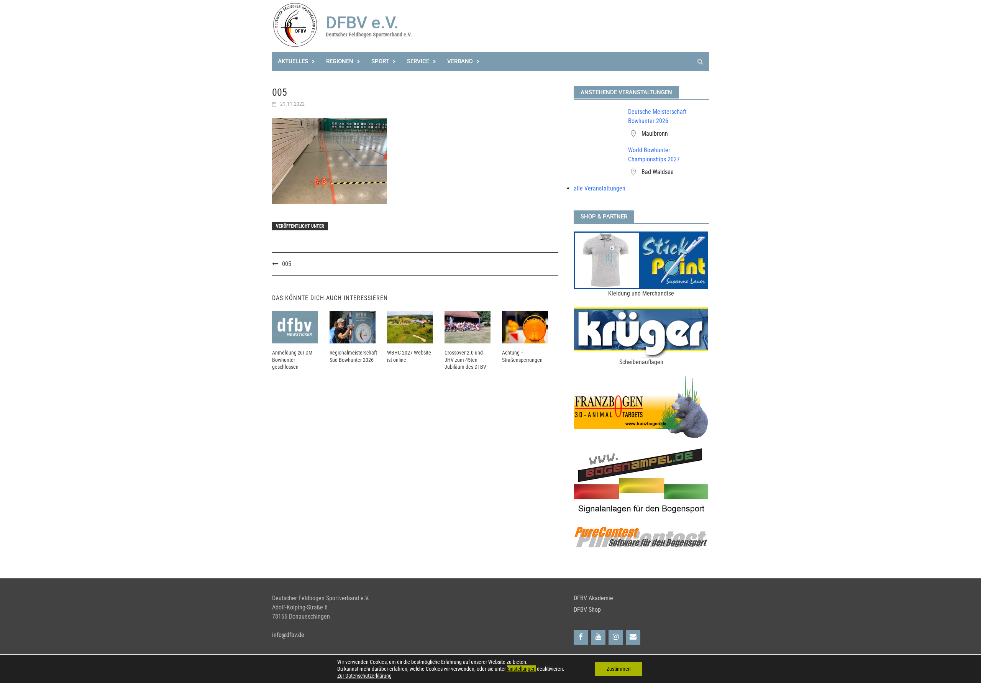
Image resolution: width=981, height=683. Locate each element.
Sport (380, 61)
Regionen (339, 61)
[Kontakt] (633, 637)
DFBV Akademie (593, 598)
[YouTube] (598, 637)
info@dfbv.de (288, 635)
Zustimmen (619, 669)
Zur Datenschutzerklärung (364, 676)
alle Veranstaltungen (599, 188)
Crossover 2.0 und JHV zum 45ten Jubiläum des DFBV (465, 359)
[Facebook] (581, 637)
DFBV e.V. (362, 23)
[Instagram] (616, 637)
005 (286, 264)
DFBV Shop (587, 609)
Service (418, 61)
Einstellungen (521, 669)
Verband (460, 61)
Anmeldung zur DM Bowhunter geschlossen (292, 359)
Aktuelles (293, 61)
